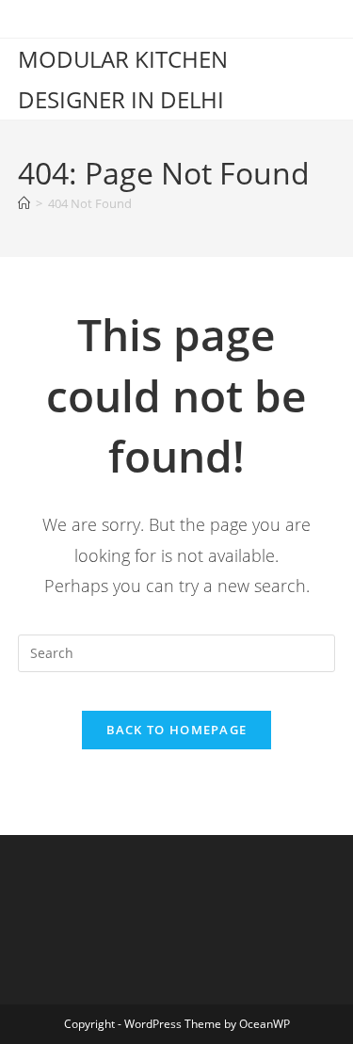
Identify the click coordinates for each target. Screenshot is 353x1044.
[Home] (24, 203)
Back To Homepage (177, 729)
